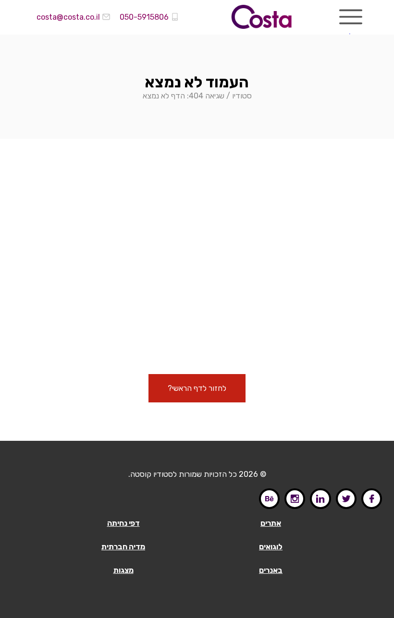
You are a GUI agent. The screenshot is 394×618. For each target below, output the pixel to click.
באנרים (271, 570)
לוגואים (271, 546)
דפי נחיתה (123, 523)
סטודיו (242, 95)
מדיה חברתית (123, 546)
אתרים (270, 523)
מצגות (123, 570)
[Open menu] (350, 16)
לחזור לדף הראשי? (197, 388)
